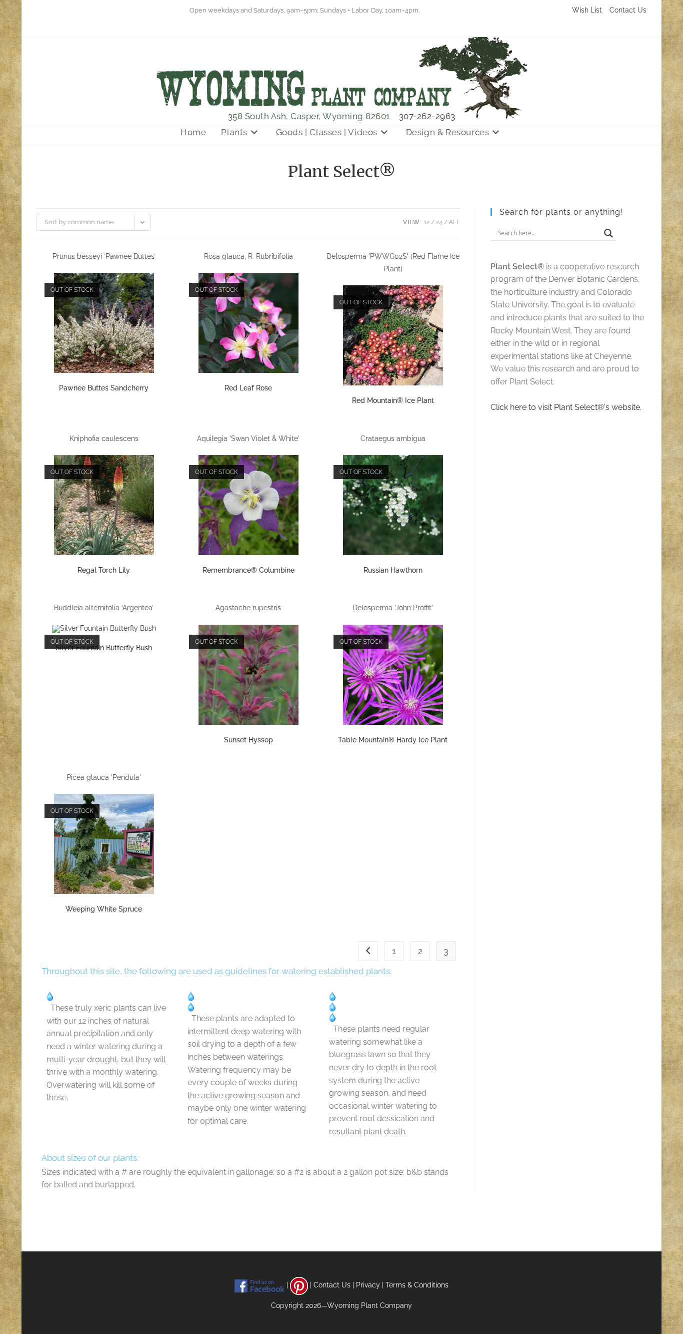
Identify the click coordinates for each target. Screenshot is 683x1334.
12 (427, 222)
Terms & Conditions (417, 1285)
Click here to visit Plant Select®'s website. (566, 407)
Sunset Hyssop (248, 740)
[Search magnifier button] (609, 233)
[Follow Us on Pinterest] (299, 1285)
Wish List (587, 10)
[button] (139, 261)
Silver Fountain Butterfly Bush (104, 648)
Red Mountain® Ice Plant (393, 400)
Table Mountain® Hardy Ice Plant (393, 740)
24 (439, 222)
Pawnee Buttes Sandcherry (103, 388)
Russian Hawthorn (393, 570)
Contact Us (628, 10)
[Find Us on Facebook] (259, 1285)
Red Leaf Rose (248, 388)
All (454, 222)
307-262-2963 (427, 116)
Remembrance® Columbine (248, 570)
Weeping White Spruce (104, 909)
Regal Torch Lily (104, 570)
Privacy (368, 1285)
